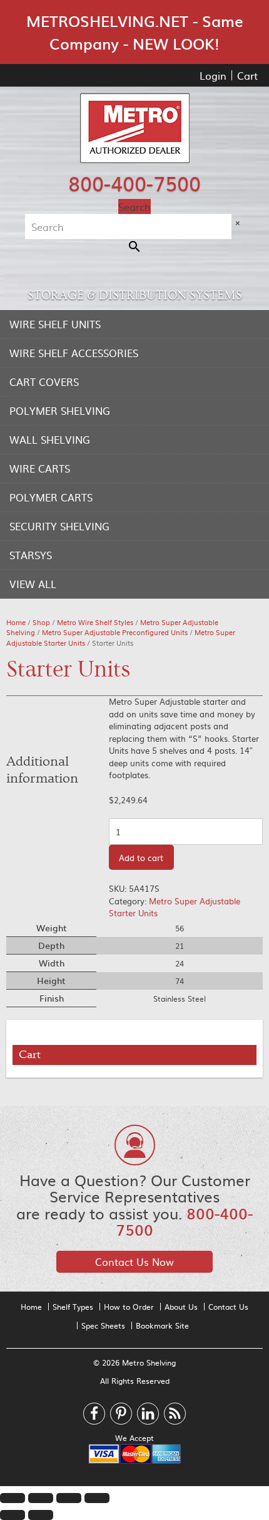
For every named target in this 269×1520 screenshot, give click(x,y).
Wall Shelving (49, 439)
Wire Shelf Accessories (73, 352)
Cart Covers (44, 381)
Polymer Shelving (59, 410)
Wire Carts (39, 468)
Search (134, 206)
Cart (247, 75)
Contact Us (228, 1306)
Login (213, 75)
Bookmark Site (162, 1325)
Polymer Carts (51, 497)
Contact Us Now (134, 1261)
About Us (181, 1306)
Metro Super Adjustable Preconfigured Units (115, 632)
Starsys (30, 554)
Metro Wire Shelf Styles (95, 622)
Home (16, 622)
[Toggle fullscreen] (68, 1498)
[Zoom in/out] (96, 1498)
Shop (41, 622)
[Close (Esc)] (12, 1498)
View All (32, 583)
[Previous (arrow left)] (12, 1515)
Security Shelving (59, 525)
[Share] (40, 1498)
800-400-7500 (134, 183)
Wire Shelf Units (55, 323)
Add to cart (141, 858)
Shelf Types (73, 1306)
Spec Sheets (103, 1325)
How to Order (129, 1306)
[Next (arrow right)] (40, 1515)
